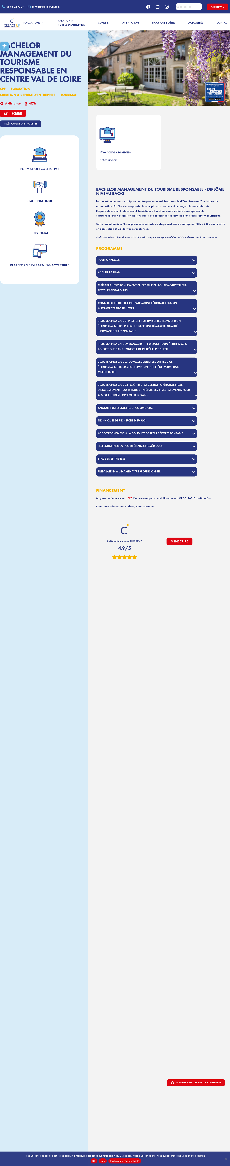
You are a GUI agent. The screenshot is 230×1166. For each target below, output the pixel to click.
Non (103, 1161)
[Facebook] (148, 7)
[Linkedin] (157, 7)
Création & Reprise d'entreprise (27, 95)
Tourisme (68, 95)
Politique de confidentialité (124, 1161)
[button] (4, 46)
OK (93, 1161)
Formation (20, 89)
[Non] (225, 1158)
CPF (3, 89)
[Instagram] (167, 7)
